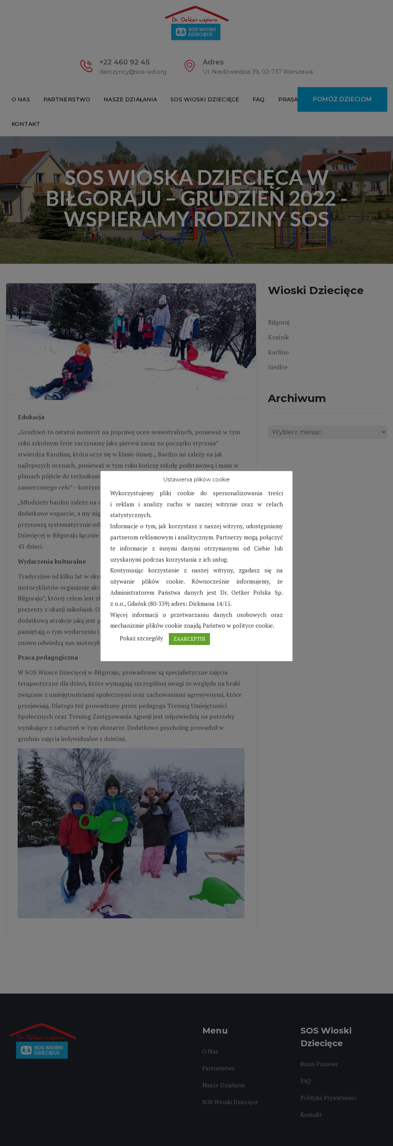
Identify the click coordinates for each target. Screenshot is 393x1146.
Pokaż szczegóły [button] (141, 638)
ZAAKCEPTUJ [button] (189, 638)
